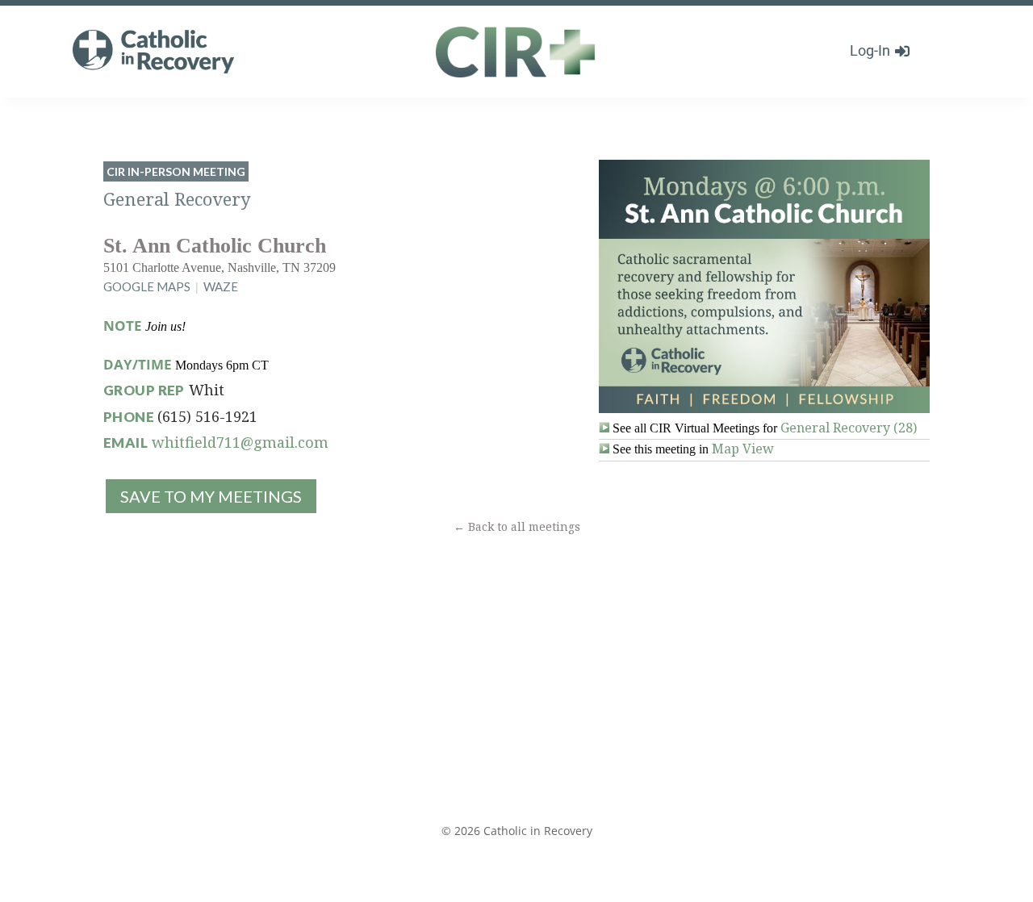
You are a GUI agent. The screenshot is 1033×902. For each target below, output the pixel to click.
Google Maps (146, 286)
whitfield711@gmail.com (240, 442)
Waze (220, 286)
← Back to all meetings (517, 526)
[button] (209, 496)
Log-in (870, 50)
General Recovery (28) (848, 427)
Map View (743, 448)
